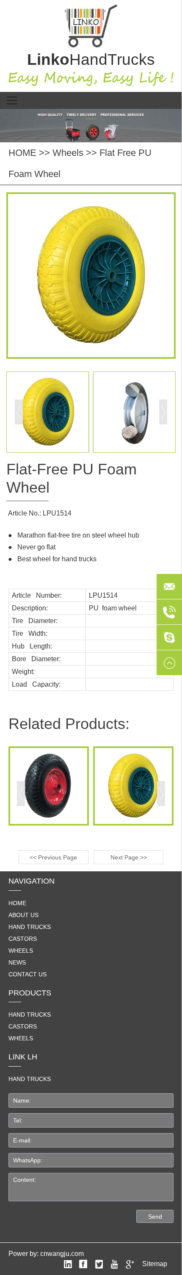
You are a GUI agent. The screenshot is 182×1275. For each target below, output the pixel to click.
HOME (22, 152)
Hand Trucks (29, 926)
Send (155, 1216)
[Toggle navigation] (12, 100)
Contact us (27, 974)
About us (23, 915)
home (17, 903)
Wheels (67, 152)
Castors (22, 938)
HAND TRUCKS (29, 1078)
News (17, 962)
